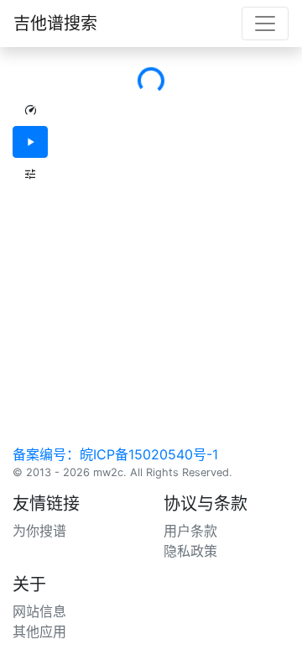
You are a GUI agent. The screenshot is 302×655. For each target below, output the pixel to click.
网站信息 (39, 611)
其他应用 (39, 631)
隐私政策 (190, 550)
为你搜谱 (39, 530)
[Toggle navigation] (265, 23)
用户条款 (190, 530)
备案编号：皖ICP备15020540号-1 (115, 454)
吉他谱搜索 (55, 23)
